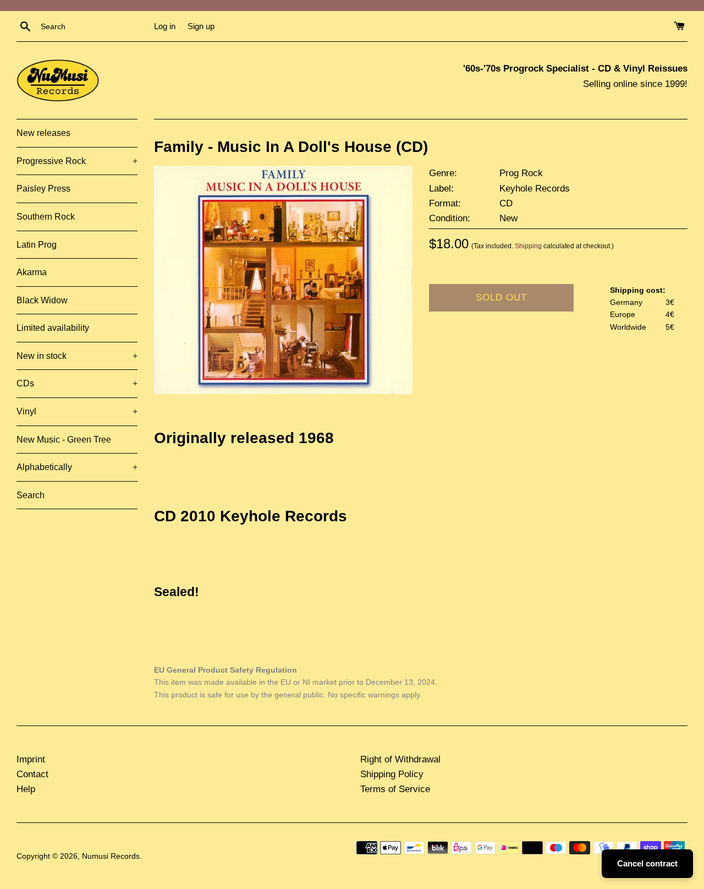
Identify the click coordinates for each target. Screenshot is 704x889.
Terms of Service (395, 789)
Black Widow (42, 300)
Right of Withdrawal (400, 759)
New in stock (77, 356)
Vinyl (77, 411)
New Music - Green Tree (63, 439)
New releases (43, 133)
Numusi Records (111, 856)
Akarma (31, 272)
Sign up (201, 26)
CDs (77, 383)
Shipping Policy (392, 774)
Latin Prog (36, 244)
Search (30, 495)
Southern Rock (45, 216)
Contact (32, 774)
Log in (164, 26)
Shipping (528, 246)
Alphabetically (77, 467)
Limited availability (52, 327)
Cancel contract (647, 863)
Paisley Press (43, 188)
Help (25, 789)
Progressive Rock (77, 161)
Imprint (30, 759)
